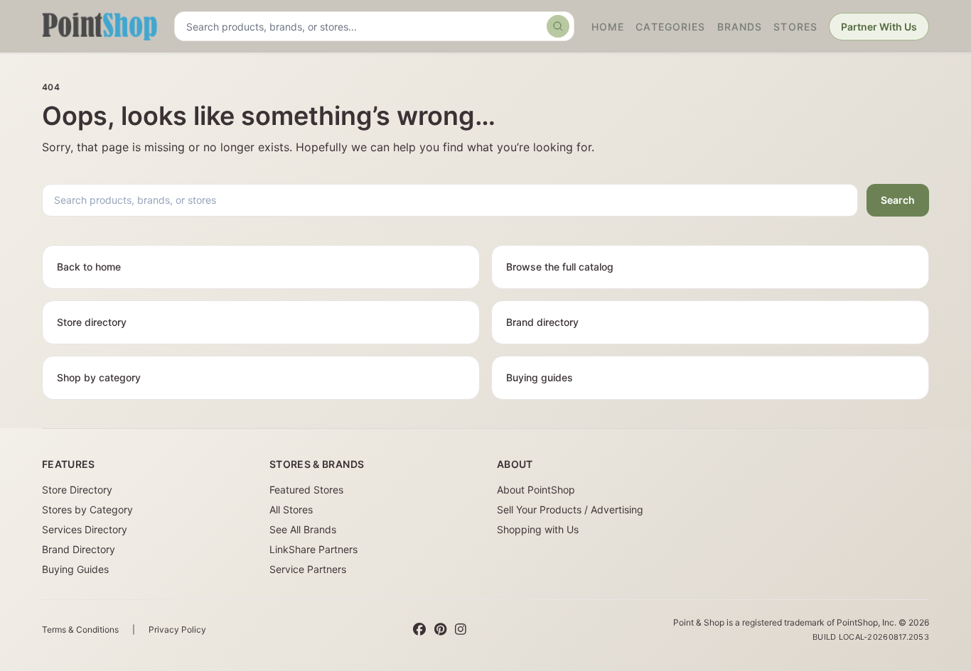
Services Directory (84, 529)
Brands (740, 27)
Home (607, 27)
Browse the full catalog (559, 267)
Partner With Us (879, 27)
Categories (670, 27)
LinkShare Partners (313, 549)
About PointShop (536, 490)
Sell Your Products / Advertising (570, 509)
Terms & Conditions (80, 629)
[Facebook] (419, 630)
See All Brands (302, 529)
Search (898, 200)
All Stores (291, 509)
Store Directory (77, 490)
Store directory (92, 322)
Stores (795, 27)
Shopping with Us (538, 529)
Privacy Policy (177, 629)
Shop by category (99, 377)
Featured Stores (306, 490)
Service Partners (307, 569)
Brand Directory (78, 549)
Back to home (89, 267)
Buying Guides (75, 569)
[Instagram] (460, 630)
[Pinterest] (440, 630)
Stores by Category (87, 509)
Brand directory (542, 322)
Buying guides (539, 377)
